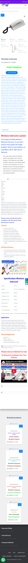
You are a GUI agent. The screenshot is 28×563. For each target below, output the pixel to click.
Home (2, 11)
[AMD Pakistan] (5, 5)
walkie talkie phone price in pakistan (17, 111)
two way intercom (21, 106)
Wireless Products (7, 11)
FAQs (14, 552)
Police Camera (14, 436)
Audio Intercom (12, 82)
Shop (9, 552)
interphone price (20, 101)
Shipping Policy (21, 552)
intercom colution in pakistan (11, 95)
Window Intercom (14, 490)
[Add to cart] (20, 442)
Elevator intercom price (16, 90)
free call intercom (17, 92)
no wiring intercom (8, 105)
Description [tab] (5, 129)
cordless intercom (19, 87)
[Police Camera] (14, 427)
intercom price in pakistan (11, 97)
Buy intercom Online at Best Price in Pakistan (15, 85)
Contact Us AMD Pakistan (20, 556)
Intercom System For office (11, 100)
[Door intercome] (14, 505)
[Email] (26, 284)
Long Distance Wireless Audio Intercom (10, 103)
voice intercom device (14, 110)
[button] (24, 16)
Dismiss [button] (26, 1)
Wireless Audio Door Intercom (14, 113)
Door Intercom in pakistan (15, 88)
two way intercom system (7, 108)
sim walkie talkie (12, 106)
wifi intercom (4, 113)
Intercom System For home (11, 98)
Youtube (6, 552)
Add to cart (11, 72)
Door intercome (14, 514)
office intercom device (18, 105)
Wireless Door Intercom (14, 115)
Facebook (3, 552)
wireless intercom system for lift (16, 121)
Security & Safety (12, 433)
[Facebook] (26, 279)
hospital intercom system (15, 93)
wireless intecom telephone (17, 116)
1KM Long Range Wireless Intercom (12, 77)
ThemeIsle (19, 559)
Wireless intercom (14, 463)
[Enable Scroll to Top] (25, 560)
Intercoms (8, 75)
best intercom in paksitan (11, 83)
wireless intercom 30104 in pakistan (9, 118)
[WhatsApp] (26, 281)
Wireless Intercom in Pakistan (13, 119)
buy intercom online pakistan (7, 87)
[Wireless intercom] (14, 453)
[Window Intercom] (14, 479)
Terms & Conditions (6, 556)
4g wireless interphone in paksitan (14, 80)
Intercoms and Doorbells (11, 101)
